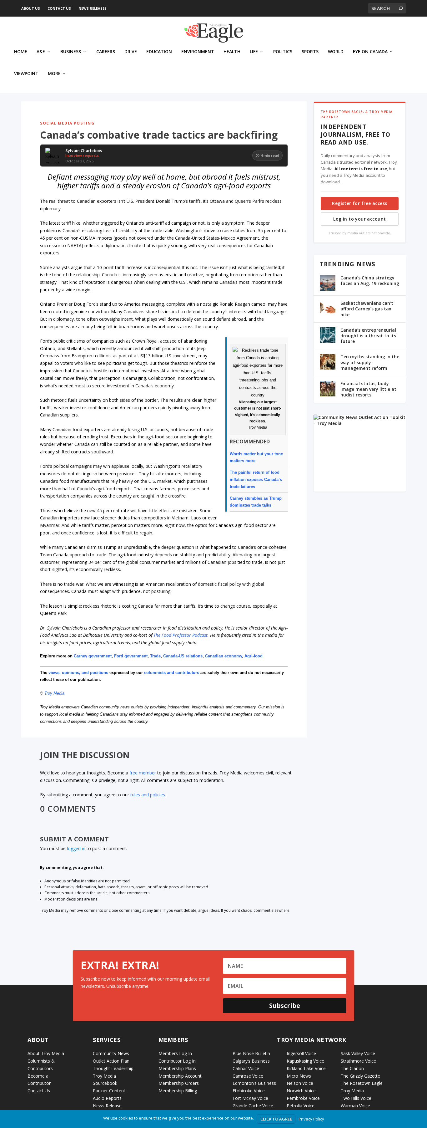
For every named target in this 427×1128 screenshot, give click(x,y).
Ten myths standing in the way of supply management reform (369, 362)
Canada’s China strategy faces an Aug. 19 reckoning (369, 280)
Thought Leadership (113, 1068)
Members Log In (175, 1053)
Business (70, 51)
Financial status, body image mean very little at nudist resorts (368, 389)
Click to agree (276, 1119)
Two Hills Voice (356, 1098)
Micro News (299, 1076)
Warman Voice (355, 1106)
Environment (197, 51)
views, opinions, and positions (78, 672)
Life (254, 51)
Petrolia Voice (300, 1106)
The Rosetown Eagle (362, 1083)
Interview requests (82, 155)
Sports (310, 51)
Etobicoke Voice (249, 1091)
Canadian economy (223, 656)
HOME (20, 51)
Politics (282, 51)
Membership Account (180, 1076)
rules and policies (147, 795)
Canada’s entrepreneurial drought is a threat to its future (368, 335)
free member (142, 773)
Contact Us (59, 8)
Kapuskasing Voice (305, 1061)
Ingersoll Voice (301, 1053)
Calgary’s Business (251, 1061)
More (54, 73)
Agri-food (253, 656)
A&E (41, 51)
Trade (155, 656)
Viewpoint (26, 73)
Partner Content (109, 1091)
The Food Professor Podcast (180, 635)
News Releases (92, 8)
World (336, 51)
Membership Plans (177, 1068)
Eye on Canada (370, 51)
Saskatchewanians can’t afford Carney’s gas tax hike (366, 308)
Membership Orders (178, 1083)
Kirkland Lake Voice (306, 1068)
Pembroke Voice (303, 1098)
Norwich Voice (301, 1091)
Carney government (93, 656)
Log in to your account (359, 219)
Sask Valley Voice (358, 1053)
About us (30, 8)
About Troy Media (46, 1053)
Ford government (131, 656)
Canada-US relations (183, 656)
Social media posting (67, 123)
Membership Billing (177, 1091)
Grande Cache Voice (253, 1106)
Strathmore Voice (358, 1061)
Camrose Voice (248, 1076)
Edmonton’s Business (254, 1083)
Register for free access (359, 203)
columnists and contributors (171, 672)
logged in (76, 848)
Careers (105, 51)
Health (232, 51)
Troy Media (54, 693)
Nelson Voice (300, 1083)
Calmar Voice (246, 1068)
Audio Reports (107, 1098)
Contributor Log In (177, 1061)
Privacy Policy (311, 1119)
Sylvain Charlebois (83, 150)
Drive (130, 51)
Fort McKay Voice (250, 1098)
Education (159, 51)
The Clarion (352, 1068)
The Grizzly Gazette (360, 1076)
